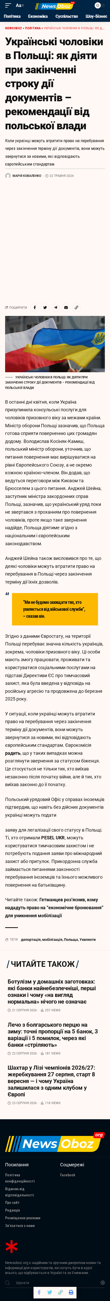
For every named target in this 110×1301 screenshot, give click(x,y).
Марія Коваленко (27, 176)
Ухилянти (88, 940)
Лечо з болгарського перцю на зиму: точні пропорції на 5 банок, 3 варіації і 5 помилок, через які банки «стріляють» (53, 1035)
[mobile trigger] (9, 6)
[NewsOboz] (55, 5)
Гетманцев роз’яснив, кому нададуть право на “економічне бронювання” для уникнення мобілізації (54, 907)
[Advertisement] (55, 241)
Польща (71, 940)
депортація (31, 940)
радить (12, 753)
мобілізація (52, 940)
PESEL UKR (53, 837)
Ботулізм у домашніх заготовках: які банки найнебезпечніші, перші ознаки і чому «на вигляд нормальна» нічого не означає (52, 991)
